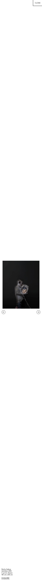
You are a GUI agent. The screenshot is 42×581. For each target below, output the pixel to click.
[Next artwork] (38, 312)
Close (37, 3)
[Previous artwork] (3, 312)
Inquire (5, 578)
